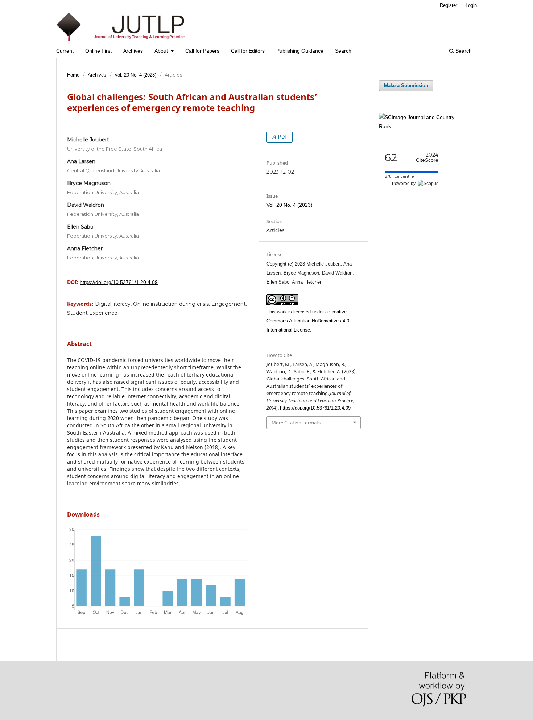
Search (343, 51)
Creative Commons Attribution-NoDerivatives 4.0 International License (307, 321)
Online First (98, 51)
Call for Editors (248, 51)
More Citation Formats (296, 422)
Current (65, 51)
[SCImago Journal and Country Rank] (422, 126)
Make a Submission (406, 85)
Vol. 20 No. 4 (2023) (135, 75)
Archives (133, 51)
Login (471, 5)
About (161, 51)
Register (448, 5)
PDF (282, 137)
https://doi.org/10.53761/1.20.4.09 (119, 282)
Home (73, 75)
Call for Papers (202, 51)
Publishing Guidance (299, 51)
